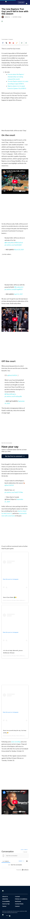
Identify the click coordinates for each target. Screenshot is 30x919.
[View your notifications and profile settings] (26, 861)
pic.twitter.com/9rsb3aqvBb (13, 396)
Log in (22, 849)
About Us (5, 896)
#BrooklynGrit (18, 287)
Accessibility (6, 901)
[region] (15, 860)
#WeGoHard (19, 242)
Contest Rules (19, 904)
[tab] (6, 861)
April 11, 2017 (18, 294)
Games (4, 906)
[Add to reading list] (26, 43)
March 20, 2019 (19, 249)
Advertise (5, 899)
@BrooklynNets (9, 242)
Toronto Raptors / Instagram (7, 39)
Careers (17, 906)
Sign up (25, 849)
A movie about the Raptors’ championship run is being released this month (16, 77)
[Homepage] (5, 890)
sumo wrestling (15, 742)
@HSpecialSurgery (10, 394)
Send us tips (6, 904)
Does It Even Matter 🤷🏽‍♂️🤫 (9, 597)
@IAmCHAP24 (12, 375)
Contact (17, 896)
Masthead (18, 901)
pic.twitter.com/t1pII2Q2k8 (13, 245)
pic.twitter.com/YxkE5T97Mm (14, 492)
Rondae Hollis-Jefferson (18, 600)
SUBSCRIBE (21, 2)
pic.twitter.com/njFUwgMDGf (14, 289)
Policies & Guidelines (21, 899)
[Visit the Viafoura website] (25, 869)
